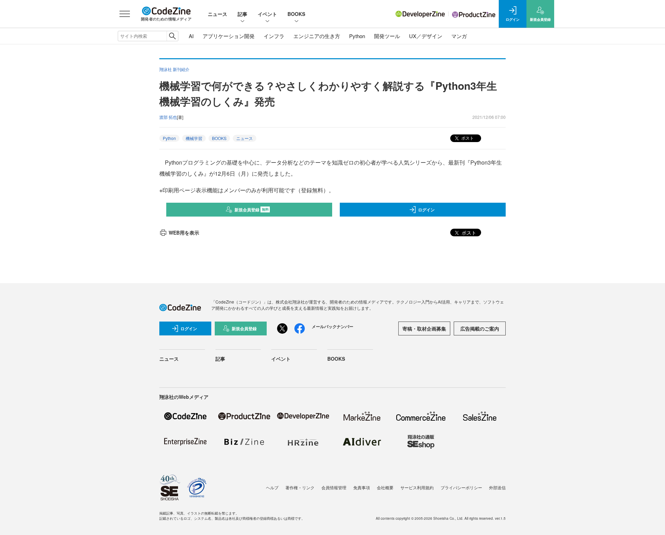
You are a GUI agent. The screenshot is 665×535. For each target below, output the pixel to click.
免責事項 (361, 487)
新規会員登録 (251, 210)
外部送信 (497, 487)
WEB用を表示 (184, 232)
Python (357, 36)
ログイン (426, 210)
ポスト (467, 138)
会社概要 (385, 487)
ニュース (217, 13)
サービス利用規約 (417, 487)
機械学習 (194, 138)
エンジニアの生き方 (316, 36)
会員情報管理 (333, 487)
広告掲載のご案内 (479, 328)
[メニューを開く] (125, 14)
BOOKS (296, 13)
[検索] (172, 36)
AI (191, 36)
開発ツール (387, 36)
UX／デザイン (425, 36)
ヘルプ (272, 487)
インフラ (274, 36)
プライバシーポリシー (461, 487)
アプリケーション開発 (229, 36)
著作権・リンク (299, 487)
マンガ (459, 36)
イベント (267, 13)
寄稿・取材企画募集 (424, 328)
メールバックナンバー (332, 326)
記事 (242, 13)
